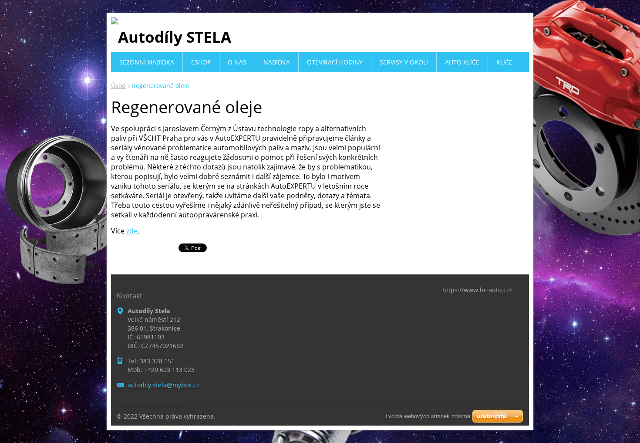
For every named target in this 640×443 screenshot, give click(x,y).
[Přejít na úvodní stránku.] (171, 37)
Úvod (118, 85)
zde (132, 231)
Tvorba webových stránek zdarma (427, 416)
